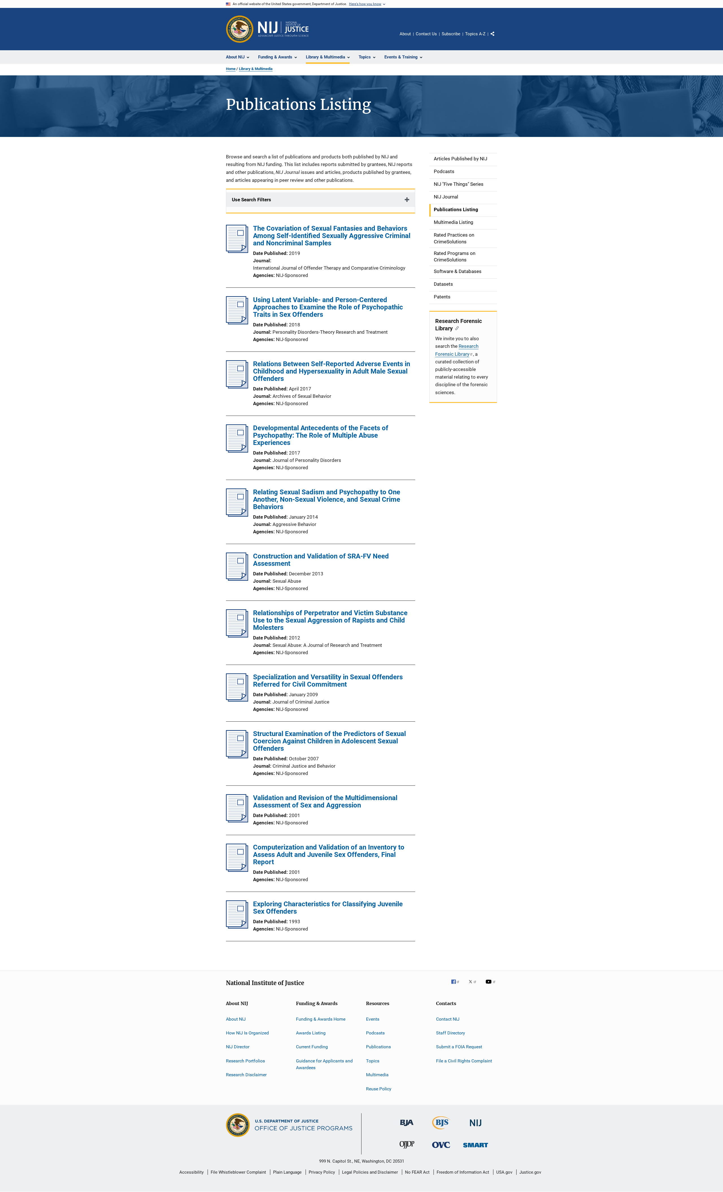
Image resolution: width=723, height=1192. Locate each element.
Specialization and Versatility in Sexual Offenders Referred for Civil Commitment (328, 680)
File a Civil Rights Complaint (464, 1061)
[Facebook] (457, 985)
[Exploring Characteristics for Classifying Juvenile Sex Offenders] (237, 927)
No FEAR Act (417, 1172)
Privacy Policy (322, 1172)
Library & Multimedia (256, 69)
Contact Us (426, 33)
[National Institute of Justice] (475, 1127)
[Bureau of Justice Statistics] (441, 1130)
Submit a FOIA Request (459, 1046)
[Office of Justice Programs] (240, 29)
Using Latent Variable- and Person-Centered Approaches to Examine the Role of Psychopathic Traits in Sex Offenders (328, 307)
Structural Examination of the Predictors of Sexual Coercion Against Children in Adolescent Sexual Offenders (329, 741)
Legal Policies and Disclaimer (370, 1172)
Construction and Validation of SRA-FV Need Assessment (321, 559)
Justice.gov (530, 1172)
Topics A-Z (475, 33)
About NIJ (236, 1019)
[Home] (283, 29)
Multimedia (377, 1074)
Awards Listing (311, 1033)
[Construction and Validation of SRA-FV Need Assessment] (237, 579)
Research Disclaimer (246, 1074)
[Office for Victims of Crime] (441, 1149)
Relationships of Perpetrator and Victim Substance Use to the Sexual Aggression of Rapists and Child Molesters (330, 620)
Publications (378, 1046)
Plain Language (287, 1172)
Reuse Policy (378, 1088)
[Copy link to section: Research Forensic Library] (456, 328)
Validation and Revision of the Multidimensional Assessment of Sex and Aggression (325, 801)
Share (497, 38)
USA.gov (504, 1172)
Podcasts (375, 1033)
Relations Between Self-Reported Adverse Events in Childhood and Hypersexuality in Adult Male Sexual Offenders (331, 371)
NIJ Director (237, 1046)
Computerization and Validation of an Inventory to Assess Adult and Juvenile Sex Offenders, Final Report (328, 854)
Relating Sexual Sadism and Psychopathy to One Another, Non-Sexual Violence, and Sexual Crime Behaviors (326, 499)
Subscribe (451, 33)
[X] (474, 985)
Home (231, 69)
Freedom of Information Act (463, 1172)
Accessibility (191, 1172)
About (405, 33)
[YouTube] (491, 985)
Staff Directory (450, 1033)
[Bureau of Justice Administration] (406, 1127)
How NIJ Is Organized (247, 1033)
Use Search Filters (251, 199)
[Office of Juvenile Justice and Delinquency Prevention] (407, 1149)
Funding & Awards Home (320, 1019)
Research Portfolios (245, 1061)
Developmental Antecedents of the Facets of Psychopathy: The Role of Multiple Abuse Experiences (320, 435)
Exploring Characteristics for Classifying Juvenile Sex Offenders (328, 907)
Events (372, 1019)
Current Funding (312, 1046)
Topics (372, 1061)
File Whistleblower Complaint (238, 1172)
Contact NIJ (448, 1019)
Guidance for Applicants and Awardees (324, 1064)
